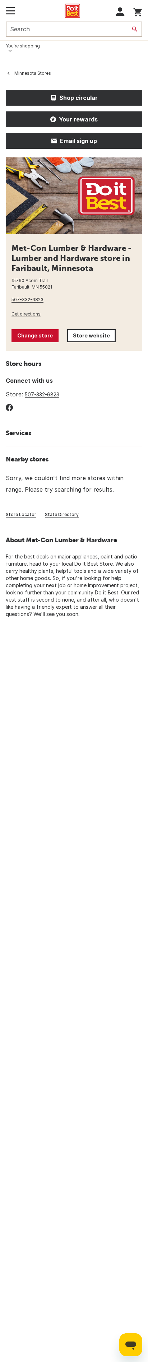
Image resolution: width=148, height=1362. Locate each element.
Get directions (26, 314)
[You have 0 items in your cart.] (137, 11)
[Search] (134, 29)
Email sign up (78, 140)
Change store (35, 335)
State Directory (62, 514)
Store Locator (21, 514)
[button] (120, 11)
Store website (94, 337)
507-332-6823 (27, 299)
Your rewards (78, 119)
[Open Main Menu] (10, 10)
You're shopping (23, 46)
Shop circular (78, 97)
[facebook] (9, 407)
